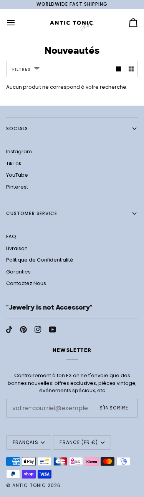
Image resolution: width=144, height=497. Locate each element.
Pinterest (17, 187)
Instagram (19, 151)
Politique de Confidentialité (39, 259)
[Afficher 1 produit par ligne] (118, 69)
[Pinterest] (23, 329)
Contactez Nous (26, 283)
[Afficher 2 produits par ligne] (131, 69)
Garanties (18, 271)
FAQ (11, 236)
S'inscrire (113, 407)
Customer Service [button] (31, 213)
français (25, 442)
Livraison (17, 248)
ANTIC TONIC (29, 485)
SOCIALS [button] (17, 128)
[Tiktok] (9, 329)
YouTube (17, 175)
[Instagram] (38, 329)
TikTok (14, 163)
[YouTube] (52, 329)
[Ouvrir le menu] (17, 23)
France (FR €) (79, 442)
